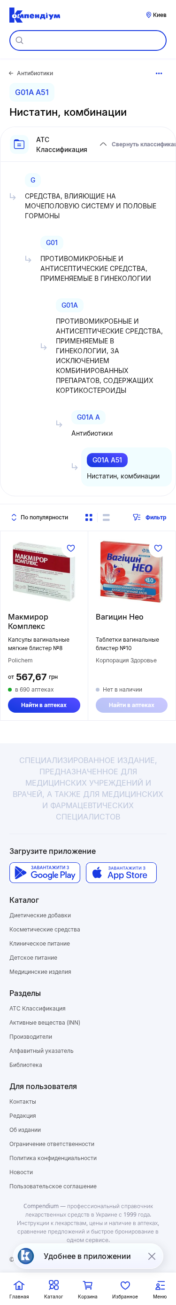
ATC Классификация (37, 1008)
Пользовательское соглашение (53, 1186)
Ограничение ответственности (51, 1143)
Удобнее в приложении (87, 1256)
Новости (21, 1172)
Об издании (25, 1129)
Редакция (22, 1115)
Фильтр (156, 517)
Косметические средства (44, 929)
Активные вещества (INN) (44, 1022)
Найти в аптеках (44, 704)
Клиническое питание (39, 943)
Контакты (22, 1101)
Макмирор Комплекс (28, 621)
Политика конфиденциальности (53, 1158)
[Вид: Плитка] (88, 517)
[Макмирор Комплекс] (44, 572)
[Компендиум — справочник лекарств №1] (34, 15)
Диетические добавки (40, 915)
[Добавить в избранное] (70, 548)
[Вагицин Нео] (132, 572)
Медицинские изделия (40, 971)
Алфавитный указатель (41, 1050)
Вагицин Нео (120, 616)
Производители (30, 1036)
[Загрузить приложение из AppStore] (121, 872)
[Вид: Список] (106, 517)
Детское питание (33, 957)
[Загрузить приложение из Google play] (44, 872)
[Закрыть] (151, 1256)
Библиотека (25, 1064)
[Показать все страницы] (159, 73)
